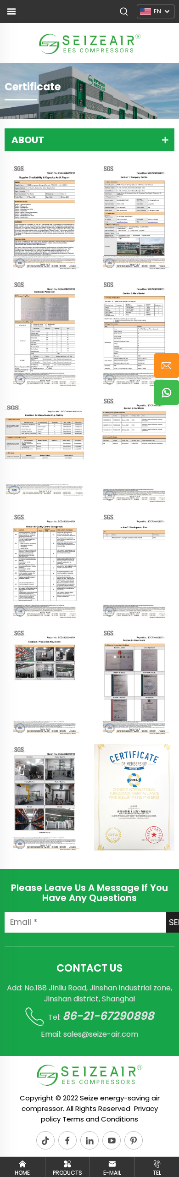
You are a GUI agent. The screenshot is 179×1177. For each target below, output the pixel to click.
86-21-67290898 (108, 1015)
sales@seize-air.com (100, 1034)
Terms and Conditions (100, 1119)
